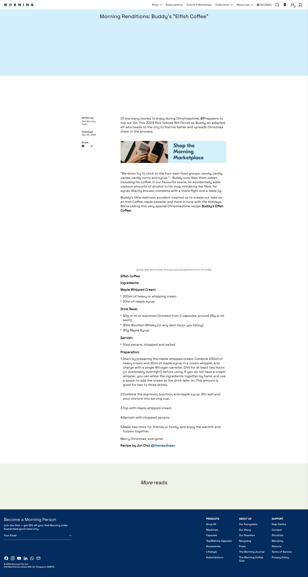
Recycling (245, 541)
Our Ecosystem (248, 524)
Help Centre (279, 524)
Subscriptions (174, 4)
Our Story (245, 529)
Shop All (211, 524)
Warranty (277, 541)
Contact (277, 529)
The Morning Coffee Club (251, 559)
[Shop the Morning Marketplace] (173, 167)
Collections (222, 4)
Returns (276, 546)
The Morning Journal (251, 551)
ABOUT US (245, 518)
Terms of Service (282, 551)
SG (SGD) (265, 4)
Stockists (277, 535)
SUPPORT (277, 518)
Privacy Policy (280, 557)
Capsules (211, 535)
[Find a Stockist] (285, 5)
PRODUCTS (212, 518)
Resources (243, 4)
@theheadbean (163, 445)
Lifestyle (211, 551)
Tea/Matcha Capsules (219, 541)
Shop (155, 4)
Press (242, 546)
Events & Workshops (199, 4)
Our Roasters (247, 535)
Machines (212, 529)
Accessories (213, 546)
